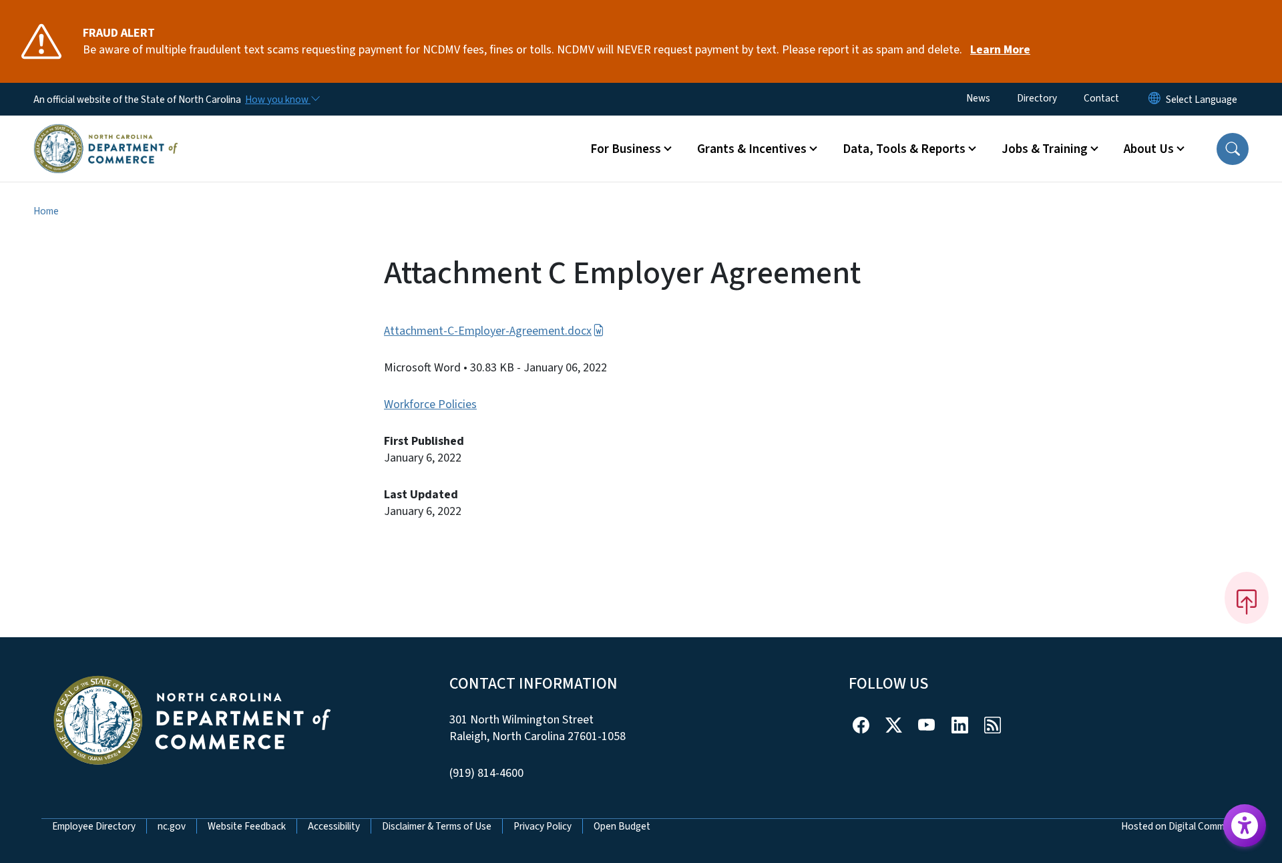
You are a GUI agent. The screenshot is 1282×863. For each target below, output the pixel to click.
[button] (1233, 149)
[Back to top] (1247, 598)
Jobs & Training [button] (1045, 149)
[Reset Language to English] (1154, 99)
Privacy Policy (542, 826)
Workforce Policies (430, 404)
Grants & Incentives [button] (752, 149)
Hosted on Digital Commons (1181, 826)
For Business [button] (625, 149)
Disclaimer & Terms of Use (436, 826)
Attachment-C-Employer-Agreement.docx (488, 331)
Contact (1101, 98)
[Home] (105, 133)
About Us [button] (1149, 149)
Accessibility (334, 826)
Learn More (1000, 49)
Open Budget (622, 826)
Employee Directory (94, 826)
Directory (1037, 98)
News (978, 98)
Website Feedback (247, 826)
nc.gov (172, 826)
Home (46, 211)
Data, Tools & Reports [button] (904, 149)
